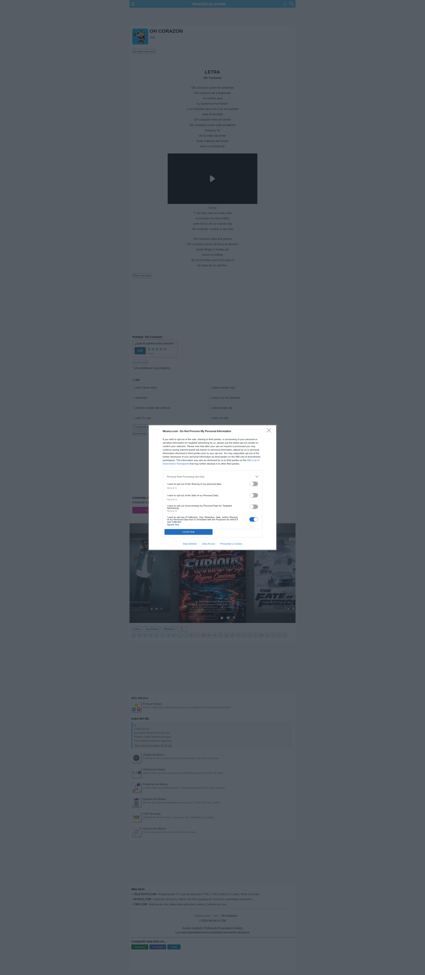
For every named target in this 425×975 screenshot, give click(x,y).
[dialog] (212, 487)
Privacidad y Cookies (231, 543)
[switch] (253, 484)
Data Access (208, 543)
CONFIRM (188, 532)
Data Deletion (190, 543)
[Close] (270, 431)
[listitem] (212, 476)
